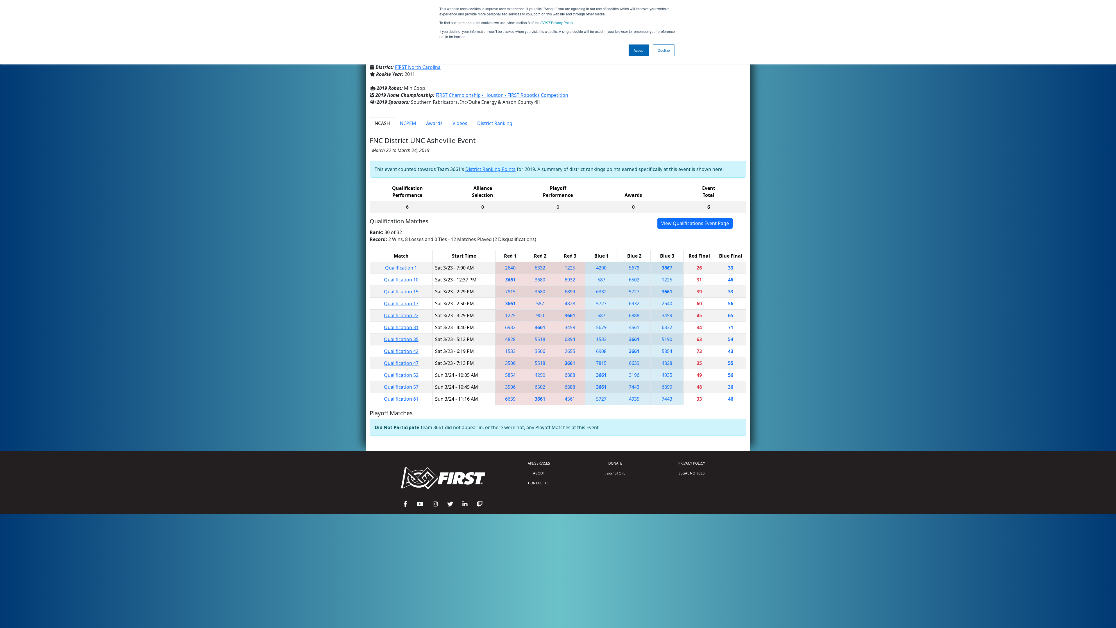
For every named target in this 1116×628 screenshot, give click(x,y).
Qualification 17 (401, 303)
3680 (540, 279)
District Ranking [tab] (494, 123)
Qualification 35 (401, 339)
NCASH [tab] (382, 123)
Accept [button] (639, 50)
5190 (667, 339)
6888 (634, 315)
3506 (540, 351)
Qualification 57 (401, 387)
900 (540, 315)
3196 (634, 375)
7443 (634, 387)
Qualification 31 (401, 327)
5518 (540, 339)
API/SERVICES (539, 463)
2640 (510, 268)
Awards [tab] (434, 123)
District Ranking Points (490, 169)
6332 (540, 268)
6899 (570, 291)
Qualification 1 (401, 268)
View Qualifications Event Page (695, 223)
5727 (634, 291)
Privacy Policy (556, 22)
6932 (570, 279)
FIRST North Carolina (418, 67)
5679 (634, 268)
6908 (601, 351)
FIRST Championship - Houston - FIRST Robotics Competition (502, 95)
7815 (510, 291)
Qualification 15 (401, 291)
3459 (667, 315)
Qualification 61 (401, 399)
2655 (570, 351)
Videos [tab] (460, 123)
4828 (570, 303)
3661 (667, 268)
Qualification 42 (401, 351)
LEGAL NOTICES (692, 473)
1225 (570, 268)
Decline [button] (664, 50)
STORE (615, 473)
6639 (634, 363)
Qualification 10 (401, 279)
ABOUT (539, 473)
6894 (570, 339)
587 (601, 279)
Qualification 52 (401, 375)
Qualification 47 (401, 363)
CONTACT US (539, 483)
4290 (601, 268)
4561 (634, 327)
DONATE (615, 463)
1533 (601, 339)
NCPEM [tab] (408, 123)
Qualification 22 (401, 315)
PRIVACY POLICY (691, 463)
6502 (634, 279)
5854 (667, 351)
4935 (667, 375)
